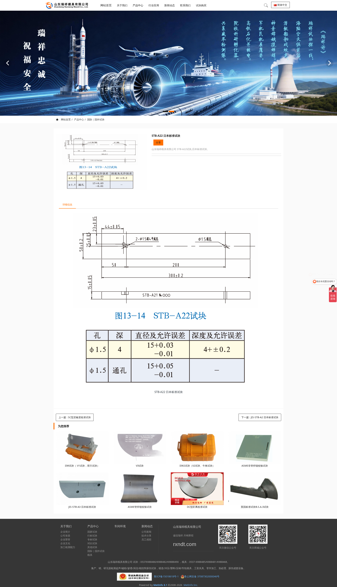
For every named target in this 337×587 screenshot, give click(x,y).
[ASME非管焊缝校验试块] (254, 447)
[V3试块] (139, 447)
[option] (168, 63)
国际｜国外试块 (95, 119)
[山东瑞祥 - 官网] (68, 5)
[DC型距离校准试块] (197, 488)
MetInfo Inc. (191, 585)
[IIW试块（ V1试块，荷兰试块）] (82, 447)
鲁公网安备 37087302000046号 (202, 576)
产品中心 (79, 119)
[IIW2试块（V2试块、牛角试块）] (197, 447)
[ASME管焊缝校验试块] (139, 488)
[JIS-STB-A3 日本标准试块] (82, 488)
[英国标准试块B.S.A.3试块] (254, 488)
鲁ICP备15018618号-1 (166, 576)
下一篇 (259, 417)
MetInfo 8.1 (160, 585)
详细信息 (67, 204)
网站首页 (106, 5)
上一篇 (75, 417)
